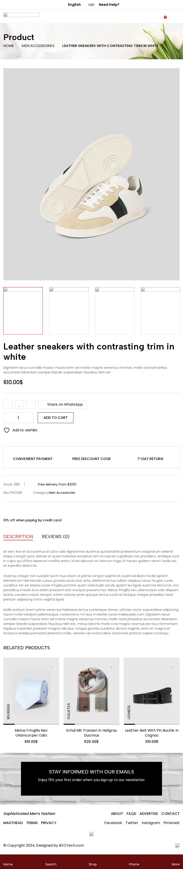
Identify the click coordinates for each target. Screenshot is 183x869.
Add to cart (56, 417)
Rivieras (8, 711)
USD (91, 4)
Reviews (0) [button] (55, 536)
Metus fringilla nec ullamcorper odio (31, 733)
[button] (33, 453)
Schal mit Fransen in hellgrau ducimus (91, 733)
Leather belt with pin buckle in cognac (151, 733)
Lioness (129, 712)
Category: (41, 492)
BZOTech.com (71, 845)
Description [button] (18, 536)
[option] (23, 310)
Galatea (68, 711)
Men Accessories (38, 45)
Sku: (6, 492)
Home (8, 45)
